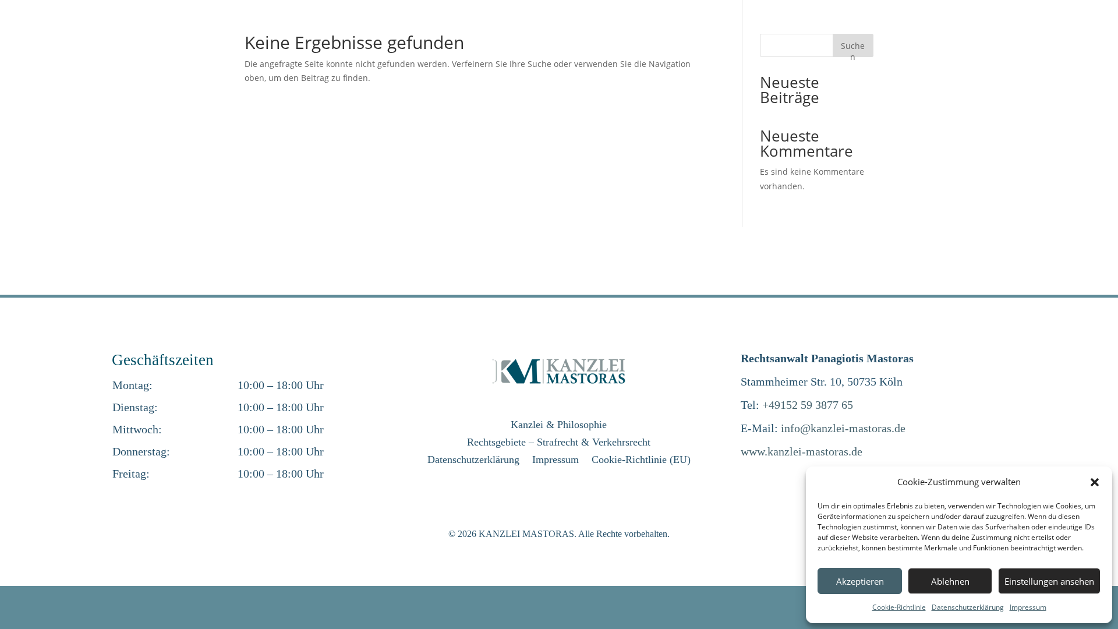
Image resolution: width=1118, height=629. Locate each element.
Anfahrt (858, 41)
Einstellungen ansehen (1049, 581)
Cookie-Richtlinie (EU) (641, 460)
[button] (1095, 482)
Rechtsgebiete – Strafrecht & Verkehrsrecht (558, 443)
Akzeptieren (860, 581)
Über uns (738, 41)
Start (628, 41)
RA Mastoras (805, 41)
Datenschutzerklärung (968, 607)
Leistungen (673, 41)
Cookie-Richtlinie (899, 607)
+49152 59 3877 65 (807, 404)
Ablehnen (950, 581)
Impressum (1028, 607)
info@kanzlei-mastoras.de (843, 428)
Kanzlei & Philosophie (559, 425)
